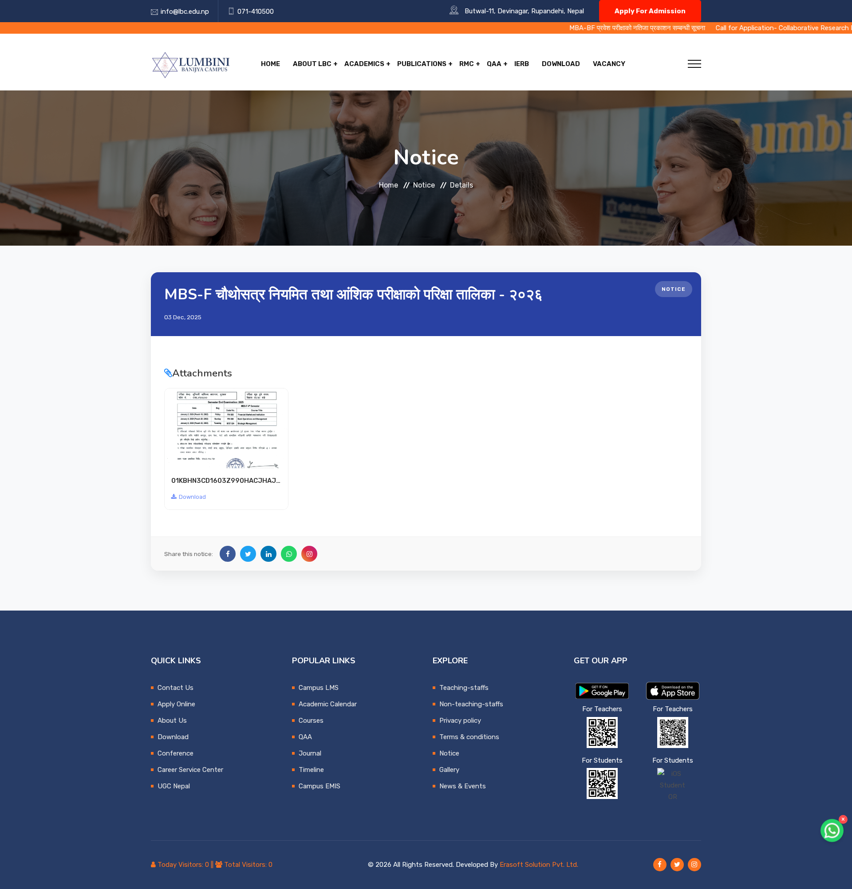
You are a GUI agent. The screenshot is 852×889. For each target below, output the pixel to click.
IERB (521, 64)
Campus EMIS (319, 786)
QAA (494, 64)
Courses (311, 721)
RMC (466, 64)
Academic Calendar (328, 704)
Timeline (311, 770)
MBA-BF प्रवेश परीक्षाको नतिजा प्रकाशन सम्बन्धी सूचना (591, 28)
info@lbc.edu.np (185, 12)
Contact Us (175, 688)
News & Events (462, 786)
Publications (421, 64)
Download (561, 64)
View (226, 428)
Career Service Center (190, 770)
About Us (172, 721)
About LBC (312, 64)
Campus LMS (319, 688)
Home (270, 64)
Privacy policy (460, 721)
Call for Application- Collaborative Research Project (749, 28)
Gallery (449, 770)
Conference (175, 753)
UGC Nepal (174, 786)
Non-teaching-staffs (471, 704)
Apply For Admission (650, 11)
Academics (364, 64)
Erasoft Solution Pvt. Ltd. (539, 865)
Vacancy (609, 64)
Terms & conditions (469, 737)
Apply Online (176, 704)
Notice (424, 185)
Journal (310, 753)
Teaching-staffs (464, 688)
